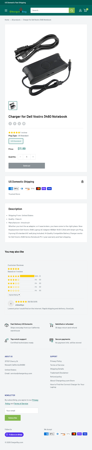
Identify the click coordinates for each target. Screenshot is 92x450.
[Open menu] (6, 10)
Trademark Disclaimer (59, 373)
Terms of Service (57, 365)
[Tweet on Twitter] (19, 123)
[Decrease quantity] (20, 156)
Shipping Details (57, 369)
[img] (21, 301)
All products (16, 20)
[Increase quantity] (33, 156)
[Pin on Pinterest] (14, 123)
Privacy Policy (56, 361)
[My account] (80, 10)
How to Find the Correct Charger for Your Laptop (67, 385)
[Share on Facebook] (10, 123)
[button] (14, 132)
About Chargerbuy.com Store (62, 380)
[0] (85, 10)
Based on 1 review (15, 271)
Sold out (26, 165)
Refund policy (56, 376)
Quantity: (12, 157)
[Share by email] (24, 123)
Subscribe (12, 418)
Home (7, 20)
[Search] (72, 10)
